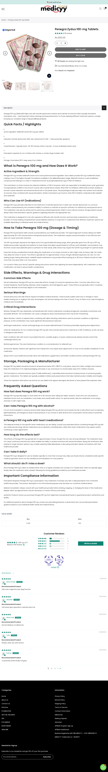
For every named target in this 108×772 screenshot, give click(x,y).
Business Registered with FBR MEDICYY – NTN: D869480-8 (76, 733)
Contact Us (6, 704)
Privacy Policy (60, 696)
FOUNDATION (6, 711)
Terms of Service (61, 707)
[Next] (49, 53)
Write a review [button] (90, 543)
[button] (59, 33)
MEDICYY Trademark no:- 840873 (67, 737)
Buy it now (80, 55)
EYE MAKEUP (6, 722)
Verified (53, 567)
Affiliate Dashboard (62, 730)
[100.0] (49, 559)
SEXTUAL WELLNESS (8, 715)
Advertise (58, 722)
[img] (6, 579)
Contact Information (62, 711)
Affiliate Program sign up (64, 726)
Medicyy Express (61, 718)
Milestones (59, 715)
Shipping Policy (60, 704)
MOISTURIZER (6, 726)
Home (4, 20)
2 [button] (51, 668)
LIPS (3, 718)
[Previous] (5, 53)
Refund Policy (60, 700)
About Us (5, 700)
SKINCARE (5, 730)
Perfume (5, 707)
